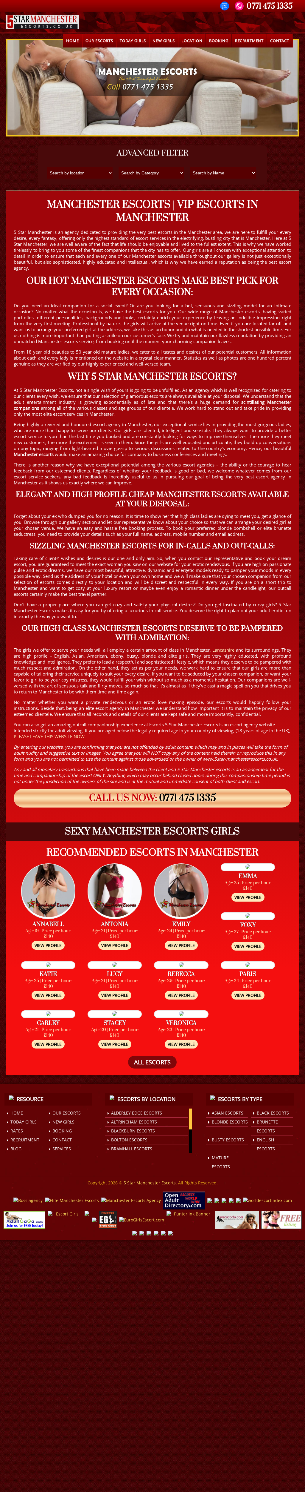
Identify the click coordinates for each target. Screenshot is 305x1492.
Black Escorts (273, 1113)
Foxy (248, 925)
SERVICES (61, 1149)
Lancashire (223, 650)
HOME (72, 40)
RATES (16, 1131)
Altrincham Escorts (134, 1122)
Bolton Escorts (129, 1140)
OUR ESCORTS (99, 40)
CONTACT (279, 40)
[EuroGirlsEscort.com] (142, 1220)
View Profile (48, 945)
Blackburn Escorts (133, 1131)
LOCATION (192, 40)
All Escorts (152, 1062)
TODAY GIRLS (133, 40)
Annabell (48, 924)
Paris (247, 974)
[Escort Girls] (65, 1220)
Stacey (115, 1023)
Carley (48, 1023)
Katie (48, 974)
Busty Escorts (228, 1140)
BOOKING (218, 40)
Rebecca (181, 974)
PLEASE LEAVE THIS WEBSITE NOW (49, 736)
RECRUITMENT (249, 40)
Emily (181, 924)
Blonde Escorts (230, 1122)
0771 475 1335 (187, 798)
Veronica (181, 1023)
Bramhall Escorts (131, 1149)
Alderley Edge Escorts (136, 1113)
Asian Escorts (227, 1113)
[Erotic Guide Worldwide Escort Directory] (107, 1220)
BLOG (15, 1149)
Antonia (114, 924)
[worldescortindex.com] (267, 1201)
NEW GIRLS (163, 40)
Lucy (114, 974)
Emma (248, 876)
